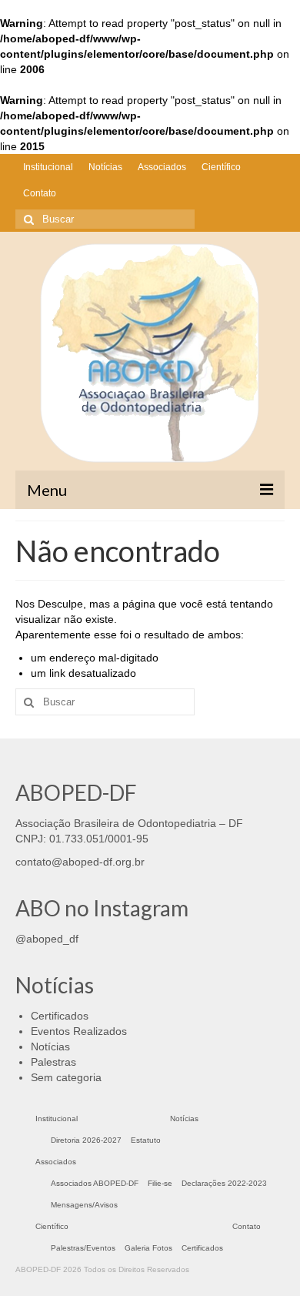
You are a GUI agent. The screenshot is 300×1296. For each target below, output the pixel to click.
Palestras (53, 1062)
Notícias (50, 1046)
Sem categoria (66, 1077)
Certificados (59, 1016)
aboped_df (52, 939)
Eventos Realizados (79, 1031)
